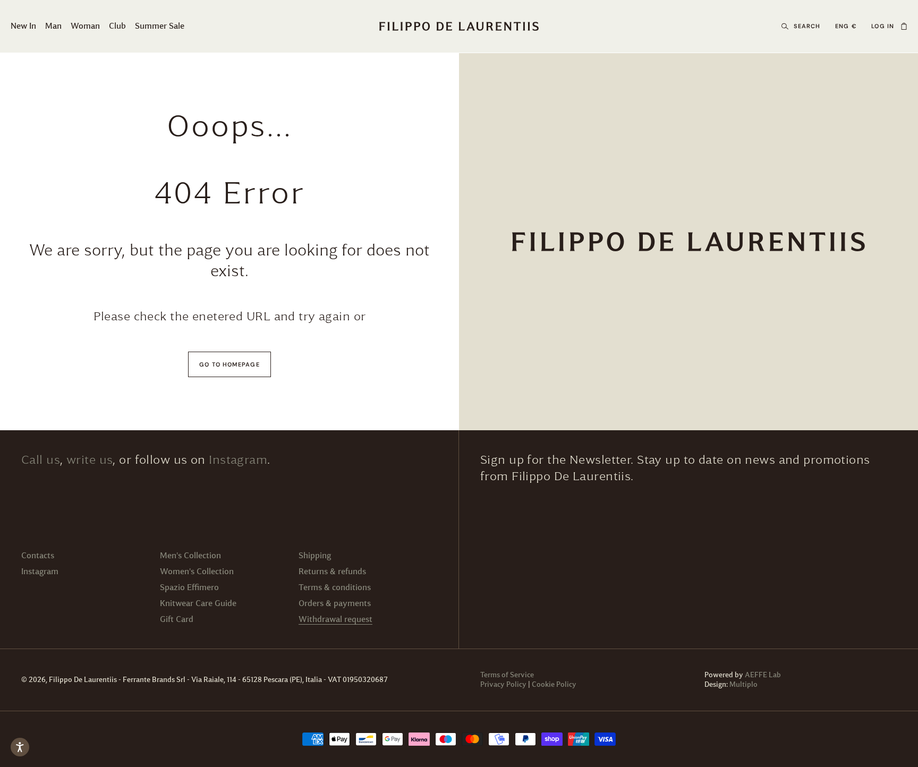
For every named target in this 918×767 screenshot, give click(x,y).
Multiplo (743, 684)
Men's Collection (190, 555)
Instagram (238, 459)
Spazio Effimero (189, 587)
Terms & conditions (335, 587)
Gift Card (176, 619)
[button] (903, 26)
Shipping (315, 555)
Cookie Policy (554, 684)
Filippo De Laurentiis (83, 679)
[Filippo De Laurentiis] (688, 242)
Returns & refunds (332, 571)
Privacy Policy (503, 684)
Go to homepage (229, 364)
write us (89, 459)
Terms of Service (507, 674)
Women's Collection (197, 571)
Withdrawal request (335, 619)
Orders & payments (335, 603)
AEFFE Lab (763, 674)
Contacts (37, 555)
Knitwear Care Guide (198, 603)
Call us (40, 459)
